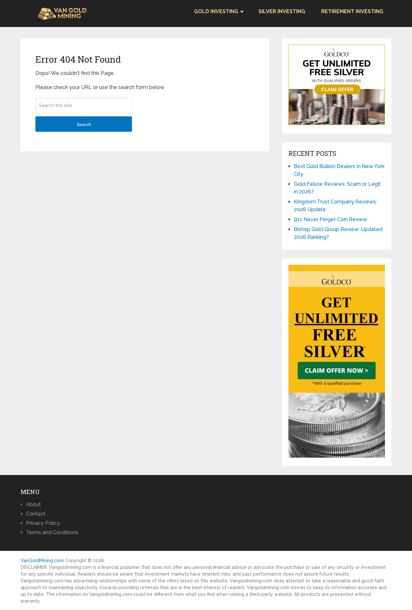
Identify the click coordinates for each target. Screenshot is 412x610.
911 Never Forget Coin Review (330, 219)
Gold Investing (216, 11)
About (33, 504)
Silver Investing (281, 11)
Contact (35, 514)
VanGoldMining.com (42, 560)
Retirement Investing (352, 11)
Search (84, 124)
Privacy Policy (43, 523)
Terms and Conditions (52, 532)
